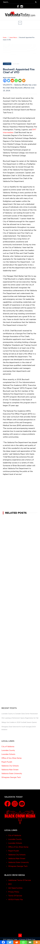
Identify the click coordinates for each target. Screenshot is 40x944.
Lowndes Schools (8, 754)
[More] (23, 80)
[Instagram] (22, 6)
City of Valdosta (7, 746)
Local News (7, 64)
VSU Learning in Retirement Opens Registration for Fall (19, 718)
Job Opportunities (15, 888)
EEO (10, 884)
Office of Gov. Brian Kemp (11, 758)
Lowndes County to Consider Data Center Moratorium (19, 714)
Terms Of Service (15, 896)
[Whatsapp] (16, 80)
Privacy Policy (13, 892)
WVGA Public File (15, 899)
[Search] (36, 2)
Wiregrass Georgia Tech (11, 777)
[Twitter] (8, 80)
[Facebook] (17, 6)
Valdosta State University (11, 773)
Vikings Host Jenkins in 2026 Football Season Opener (19, 722)
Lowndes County (8, 750)
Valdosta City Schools (10, 766)
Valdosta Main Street (9, 769)
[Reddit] (12, 80)
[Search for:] (9, 2)
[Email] (20, 80)
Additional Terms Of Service (19, 880)
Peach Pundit (6, 762)
